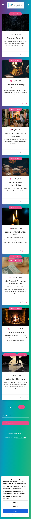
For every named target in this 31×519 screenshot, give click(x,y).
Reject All (15, 507)
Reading (22, 355)
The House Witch (16, 332)
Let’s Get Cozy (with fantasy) (15, 134)
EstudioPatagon (21, 437)
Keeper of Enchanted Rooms (15, 233)
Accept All (15, 511)
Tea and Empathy (15, 85)
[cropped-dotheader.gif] (15, 5)
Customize (15, 502)
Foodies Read (15, 260)
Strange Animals (15, 38)
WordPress (19, 433)
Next (21, 407)
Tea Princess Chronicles (15, 184)
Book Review (15, 14)
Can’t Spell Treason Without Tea (15, 282)
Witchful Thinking (15, 379)
